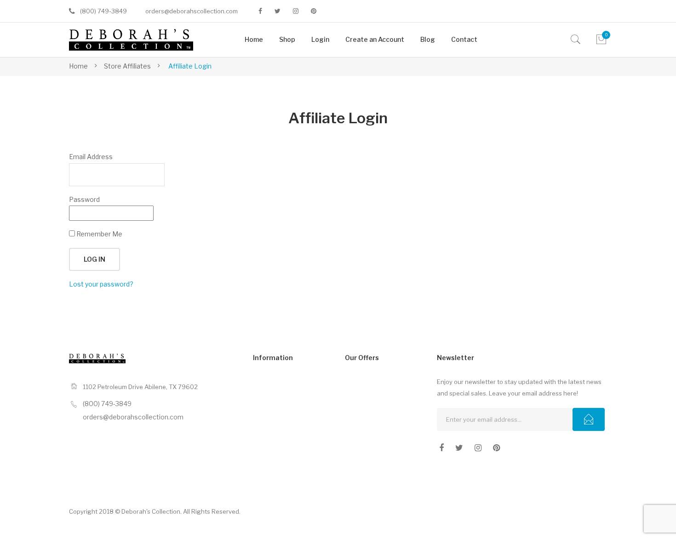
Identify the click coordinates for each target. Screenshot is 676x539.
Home (78, 66)
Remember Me (98, 234)
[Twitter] (277, 11)
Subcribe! (589, 419)
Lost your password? (101, 284)
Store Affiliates (127, 66)
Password (84, 199)
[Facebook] (260, 11)
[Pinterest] (314, 11)
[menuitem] (254, 40)
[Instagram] (296, 11)
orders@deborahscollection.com (191, 11)
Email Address (91, 157)
